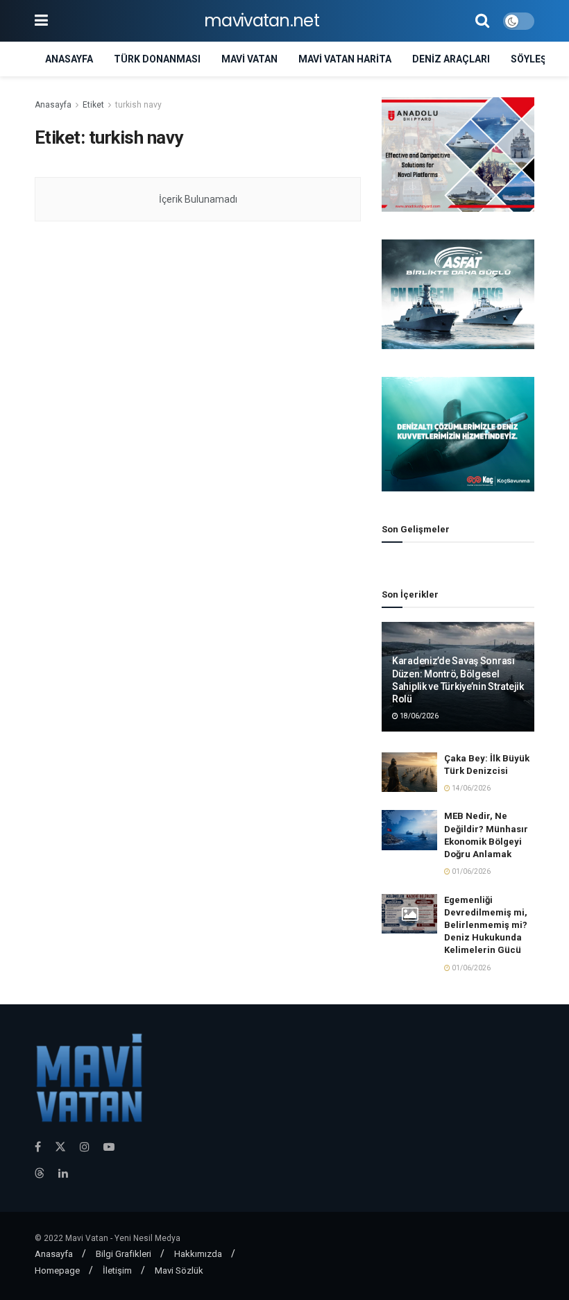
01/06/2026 (470, 871)
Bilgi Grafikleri (123, 1254)
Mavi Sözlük (179, 1270)
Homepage (57, 1270)
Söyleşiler (539, 59)
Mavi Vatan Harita (344, 59)
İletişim (117, 1270)
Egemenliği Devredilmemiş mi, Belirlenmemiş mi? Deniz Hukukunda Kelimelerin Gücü (485, 925)
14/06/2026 (470, 788)
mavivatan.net (261, 20)
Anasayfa (69, 59)
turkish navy (138, 105)
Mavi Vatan (249, 59)
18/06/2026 (418, 716)
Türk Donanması (157, 59)
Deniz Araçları (451, 59)
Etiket (93, 105)
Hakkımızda (198, 1254)
